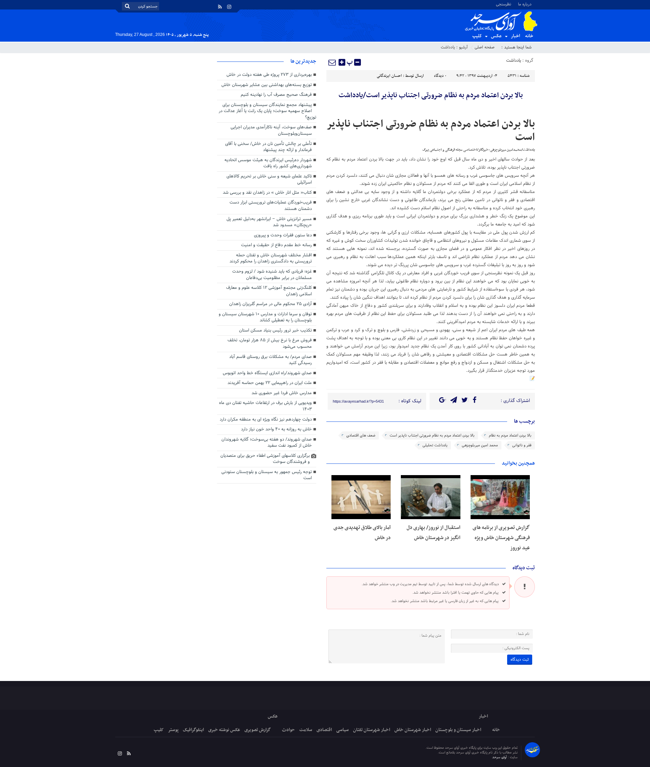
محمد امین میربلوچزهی (480, 445)
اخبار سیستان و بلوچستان (458, 730)
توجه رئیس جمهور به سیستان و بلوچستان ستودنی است (266, 475)
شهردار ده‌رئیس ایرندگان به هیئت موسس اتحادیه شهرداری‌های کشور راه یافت (268, 163)
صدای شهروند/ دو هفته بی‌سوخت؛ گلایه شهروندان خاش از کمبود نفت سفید (266, 443)
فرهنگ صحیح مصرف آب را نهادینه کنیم (276, 95)
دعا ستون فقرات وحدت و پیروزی (283, 235)
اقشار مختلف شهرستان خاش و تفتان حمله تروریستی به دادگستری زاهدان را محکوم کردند (271, 258)
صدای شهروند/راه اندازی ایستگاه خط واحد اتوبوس (267, 373)
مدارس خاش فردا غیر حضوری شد (282, 393)
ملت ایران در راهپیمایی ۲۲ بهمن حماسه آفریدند (270, 383)
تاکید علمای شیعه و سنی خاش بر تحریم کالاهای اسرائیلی (269, 180)
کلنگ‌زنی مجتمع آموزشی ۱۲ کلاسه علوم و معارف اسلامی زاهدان (269, 291)
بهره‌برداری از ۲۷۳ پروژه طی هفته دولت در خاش (269, 75)
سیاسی (342, 730)
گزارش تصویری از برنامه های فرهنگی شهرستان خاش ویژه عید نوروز (501, 537)
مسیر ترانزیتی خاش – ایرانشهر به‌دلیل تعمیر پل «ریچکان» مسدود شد (269, 222)
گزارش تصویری (257, 730)
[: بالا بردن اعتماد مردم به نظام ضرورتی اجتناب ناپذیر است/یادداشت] (332, 62)
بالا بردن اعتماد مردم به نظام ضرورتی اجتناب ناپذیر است (432, 435)
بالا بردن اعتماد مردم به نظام (510, 435)
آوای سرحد (500, 757)
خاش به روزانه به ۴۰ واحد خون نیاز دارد (276, 429)
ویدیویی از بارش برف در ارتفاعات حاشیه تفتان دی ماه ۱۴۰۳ (265, 406)
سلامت (305, 730)
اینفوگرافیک (193, 730)
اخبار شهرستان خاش (412, 730)
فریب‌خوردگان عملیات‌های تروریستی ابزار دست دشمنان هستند (271, 206)
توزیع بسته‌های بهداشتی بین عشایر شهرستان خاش (266, 85)
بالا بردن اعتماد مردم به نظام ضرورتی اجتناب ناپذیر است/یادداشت (431, 95)
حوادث (288, 730)
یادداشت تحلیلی (435, 445)
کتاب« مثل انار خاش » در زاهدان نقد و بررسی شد (267, 192)
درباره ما (525, 4)
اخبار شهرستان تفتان (371, 730)
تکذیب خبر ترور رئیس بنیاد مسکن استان (275, 330)
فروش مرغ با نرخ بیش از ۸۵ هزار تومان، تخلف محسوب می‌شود (270, 343)
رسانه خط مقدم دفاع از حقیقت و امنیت (276, 245)
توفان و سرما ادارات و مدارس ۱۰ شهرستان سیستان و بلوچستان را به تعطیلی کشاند (265, 317)
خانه (529, 36)
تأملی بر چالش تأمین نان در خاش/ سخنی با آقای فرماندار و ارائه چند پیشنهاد (268, 147)
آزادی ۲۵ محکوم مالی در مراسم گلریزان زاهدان (270, 304)
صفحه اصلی (485, 47)
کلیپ (477, 36)
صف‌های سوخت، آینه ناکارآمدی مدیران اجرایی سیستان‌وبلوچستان (271, 130)
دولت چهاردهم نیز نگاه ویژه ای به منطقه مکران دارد (266, 419)
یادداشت (448, 47)
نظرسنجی (503, 4)
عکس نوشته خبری (224, 730)
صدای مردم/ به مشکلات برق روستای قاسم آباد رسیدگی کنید (270, 360)
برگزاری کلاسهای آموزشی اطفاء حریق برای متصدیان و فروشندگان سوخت (265, 459)
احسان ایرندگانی (389, 76)
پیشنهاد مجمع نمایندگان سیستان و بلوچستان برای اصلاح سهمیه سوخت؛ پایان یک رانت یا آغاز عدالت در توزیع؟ (267, 111)
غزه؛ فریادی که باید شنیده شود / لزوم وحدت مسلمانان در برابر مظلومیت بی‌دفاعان (272, 275)
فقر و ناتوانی (522, 445)
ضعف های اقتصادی (360, 435)
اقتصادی (324, 730)
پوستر (173, 730)
